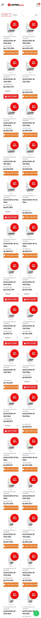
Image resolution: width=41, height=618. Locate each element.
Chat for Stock (12, 53)
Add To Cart (12, 96)
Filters (5, 15)
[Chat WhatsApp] (36, 613)
